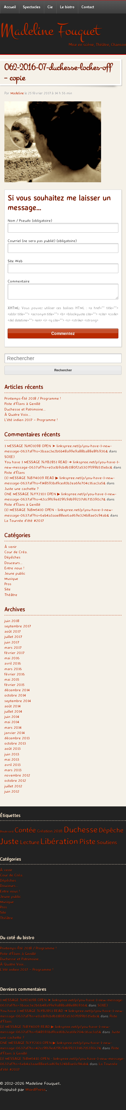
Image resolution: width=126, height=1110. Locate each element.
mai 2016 (12, 658)
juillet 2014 (13, 711)
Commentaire (19, 281)
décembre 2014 (17, 689)
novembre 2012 (17, 775)
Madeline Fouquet (50, 30)
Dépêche (111, 830)
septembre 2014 (17, 700)
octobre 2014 (15, 695)
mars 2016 (13, 668)
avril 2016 (12, 663)
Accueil (10, 6)
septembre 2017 (17, 626)
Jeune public (14, 573)
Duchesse (81, 829)
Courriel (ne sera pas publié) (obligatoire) (42, 240)
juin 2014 (11, 716)
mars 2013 (13, 769)
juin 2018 (11, 620)
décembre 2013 (17, 738)
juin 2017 (11, 642)
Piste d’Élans (14, 472)
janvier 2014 (14, 732)
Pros (7, 583)
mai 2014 (11, 721)
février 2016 (14, 674)
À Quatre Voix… (17, 414)
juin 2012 (11, 791)
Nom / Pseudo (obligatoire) (30, 220)
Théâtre (10, 594)
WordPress (35, 1089)
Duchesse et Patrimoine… (25, 409)
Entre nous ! (14, 568)
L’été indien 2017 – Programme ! (31, 419)
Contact (87, 6)
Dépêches (12, 557)
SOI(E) (9, 456)
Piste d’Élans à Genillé (22, 403)
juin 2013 (11, 754)
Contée (25, 829)
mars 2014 (13, 727)
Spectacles (31, 6)
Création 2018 (49, 831)
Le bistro (67, 6)
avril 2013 (12, 764)
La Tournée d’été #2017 (24, 520)
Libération (59, 841)
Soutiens (107, 842)
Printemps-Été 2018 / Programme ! (32, 398)
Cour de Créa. (16, 551)
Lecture (29, 842)
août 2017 (12, 631)
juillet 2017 (13, 636)
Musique (11, 578)
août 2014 (12, 706)
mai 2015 (11, 679)
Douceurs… (13, 562)
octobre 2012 (15, 780)
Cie (50, 6)
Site (7, 589)
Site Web (15, 260)
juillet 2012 (13, 786)
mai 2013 (11, 759)
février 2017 (14, 652)
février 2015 (14, 684)
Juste (9, 841)
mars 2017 (13, 647)
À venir (10, 546)
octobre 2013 (15, 743)
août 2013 (12, 748)
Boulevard (6, 831)
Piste (87, 841)
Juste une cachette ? (21, 488)
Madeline (17, 93)
